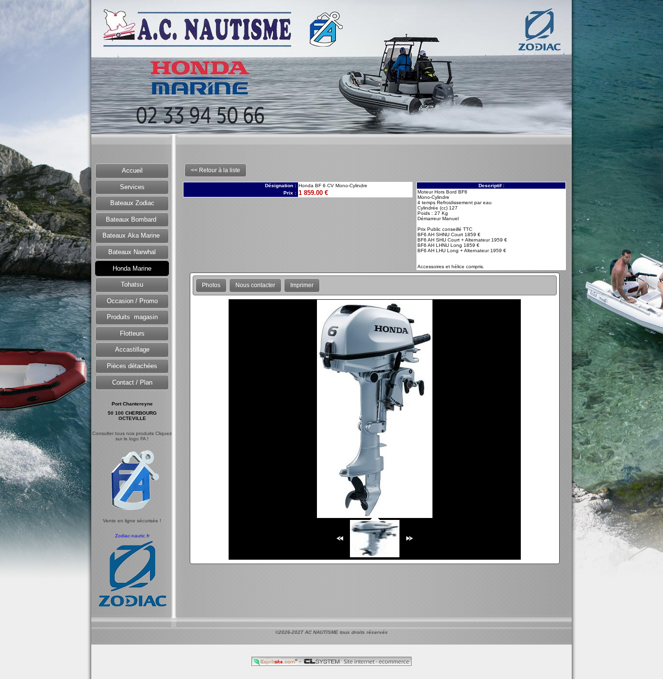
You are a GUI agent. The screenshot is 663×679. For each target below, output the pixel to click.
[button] (132, 170)
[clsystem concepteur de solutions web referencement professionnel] (356, 663)
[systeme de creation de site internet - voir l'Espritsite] (276, 663)
